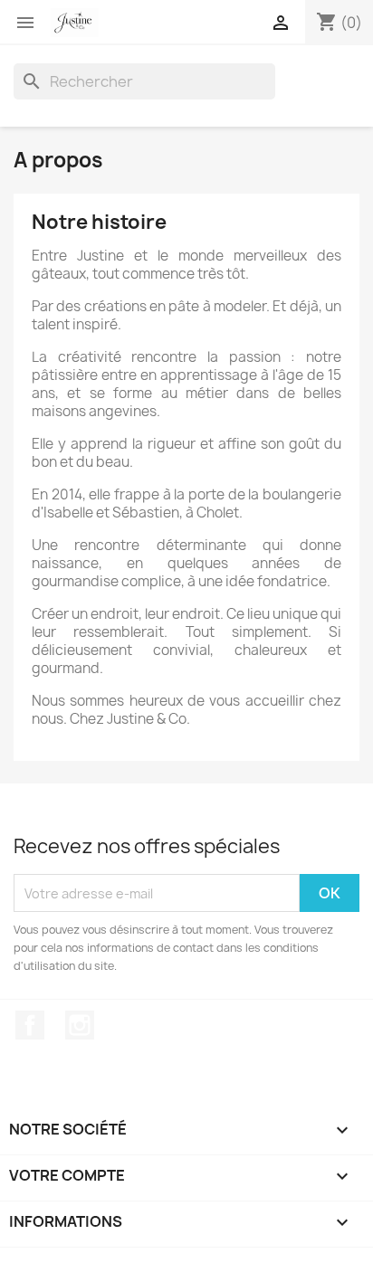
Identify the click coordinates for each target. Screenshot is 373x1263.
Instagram (79, 1025)
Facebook (29, 1025)
